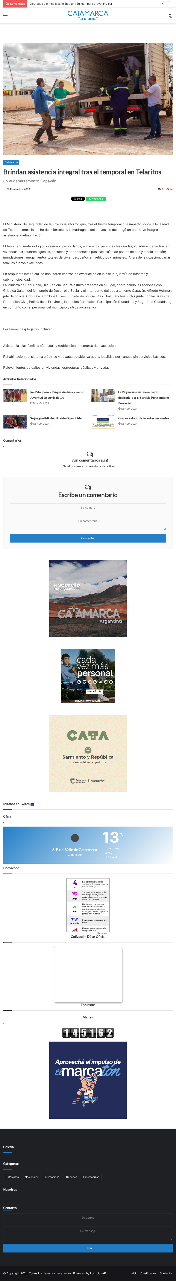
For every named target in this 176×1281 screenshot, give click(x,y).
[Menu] (5, 17)
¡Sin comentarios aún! (90, 460)
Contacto (10, 1208)
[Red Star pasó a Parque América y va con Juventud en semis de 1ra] (15, 395)
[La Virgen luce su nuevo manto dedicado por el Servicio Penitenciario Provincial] (103, 395)
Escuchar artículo (37, 162)
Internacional (52, 1177)
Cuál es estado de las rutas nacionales (143, 418)
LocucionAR (98, 1273)
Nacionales (31, 1177)
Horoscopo (102, 933)
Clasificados (148, 1273)
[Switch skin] (170, 17)
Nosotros (10, 1189)
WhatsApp (97, 198)
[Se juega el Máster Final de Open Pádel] (15, 422)
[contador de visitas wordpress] (88, 1037)
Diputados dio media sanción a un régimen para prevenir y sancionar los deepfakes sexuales (91, 3)
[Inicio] (88, 15)
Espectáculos (91, 1177)
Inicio (134, 1273)
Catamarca (11, 162)
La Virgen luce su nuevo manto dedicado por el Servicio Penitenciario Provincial (143, 397)
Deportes (71, 1177)
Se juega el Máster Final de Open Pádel (56, 418)
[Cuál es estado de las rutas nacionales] (103, 422)
